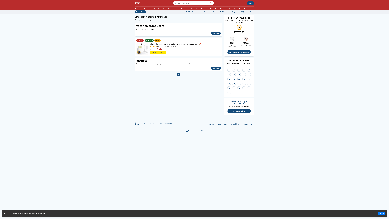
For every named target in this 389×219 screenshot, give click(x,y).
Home (154, 12)
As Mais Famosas (192, 12)
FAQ (242, 12)
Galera (252, 12)
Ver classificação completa (239, 52)
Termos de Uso (248, 124)
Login (250, 3)
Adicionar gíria (239, 111)
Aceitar (381, 213)
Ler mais (216, 33)
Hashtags (223, 12)
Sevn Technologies (195, 131)
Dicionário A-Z (209, 12)
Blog (233, 12)
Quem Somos (222, 124)
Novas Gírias (176, 12)
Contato (211, 124)
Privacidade (235, 124)
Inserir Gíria (140, 12)
